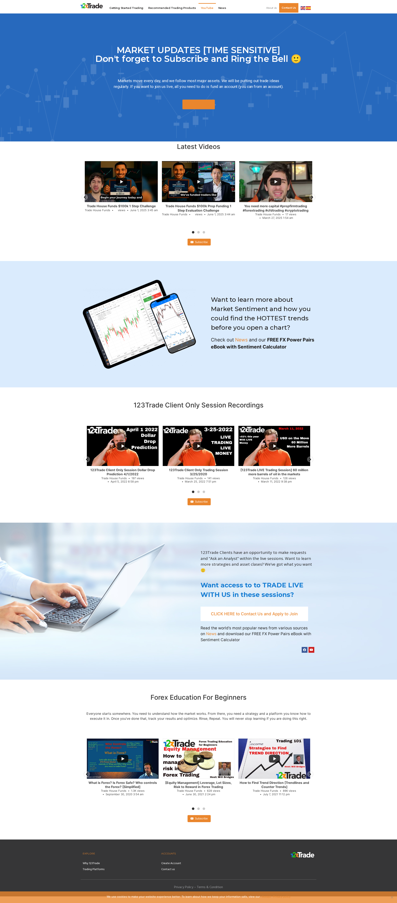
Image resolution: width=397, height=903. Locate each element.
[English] (303, 8)
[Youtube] (311, 650)
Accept (266, 896)
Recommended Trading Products (172, 8)
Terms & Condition (210, 887)
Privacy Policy (183, 887)
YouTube (207, 8)
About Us (271, 7)
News (222, 8)
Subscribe (201, 242)
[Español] (308, 8)
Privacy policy (282, 896)
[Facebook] (304, 650)
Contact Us (289, 7)
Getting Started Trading (126, 8)
